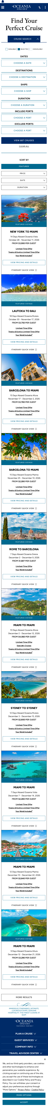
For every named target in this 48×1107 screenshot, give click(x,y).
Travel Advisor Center (24, 1053)
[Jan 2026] (24, 63)
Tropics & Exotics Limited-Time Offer (24, 252)
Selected (24, 49)
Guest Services (24, 1040)
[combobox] (24, 173)
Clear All (24, 146)
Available (12, 49)
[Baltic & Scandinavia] (24, 78)
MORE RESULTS (24, 997)
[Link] (3, 7)
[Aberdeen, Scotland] (24, 121)
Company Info (24, 1047)
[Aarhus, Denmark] (24, 118)
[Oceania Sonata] (24, 91)
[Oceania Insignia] (24, 94)
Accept (24, 1102)
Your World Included (24, 256)
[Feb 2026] (24, 66)
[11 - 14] (24, 108)
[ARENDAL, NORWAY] (24, 116)
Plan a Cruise (24, 1034)
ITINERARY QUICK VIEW (22, 270)
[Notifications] (4, 1)
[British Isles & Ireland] (24, 80)
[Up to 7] (24, 103)
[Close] (45, 1059)
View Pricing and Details (24, 262)
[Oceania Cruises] (21, 7)
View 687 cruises (24, 140)
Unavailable (37, 49)
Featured (24, 166)
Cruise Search (22, 39)
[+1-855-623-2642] (39, 7)
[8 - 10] (24, 106)
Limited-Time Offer (24, 249)
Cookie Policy (37, 1089)
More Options (24, 1095)
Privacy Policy (24, 1089)
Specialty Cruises (24, 646)
